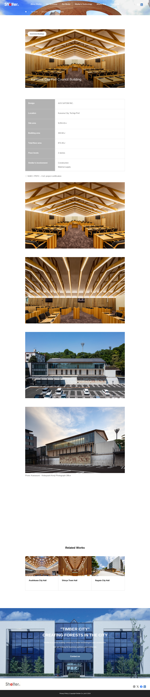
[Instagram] (131, 5)
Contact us (115, 4)
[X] (134, 5)
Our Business (51, 4)
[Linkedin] (142, 5)
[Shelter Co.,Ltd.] (12, 4)
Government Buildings (37, 34)
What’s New (101, 4)
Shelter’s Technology (83, 4)
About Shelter (36, 4)
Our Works (66, 4)
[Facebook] (138, 5)
